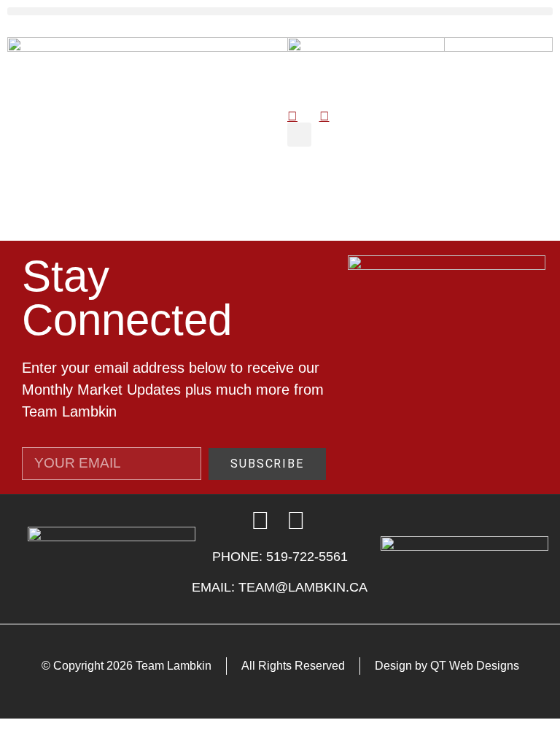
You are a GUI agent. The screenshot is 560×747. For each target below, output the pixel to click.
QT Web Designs (474, 665)
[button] (280, 11)
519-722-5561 (307, 556)
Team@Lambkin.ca (303, 587)
